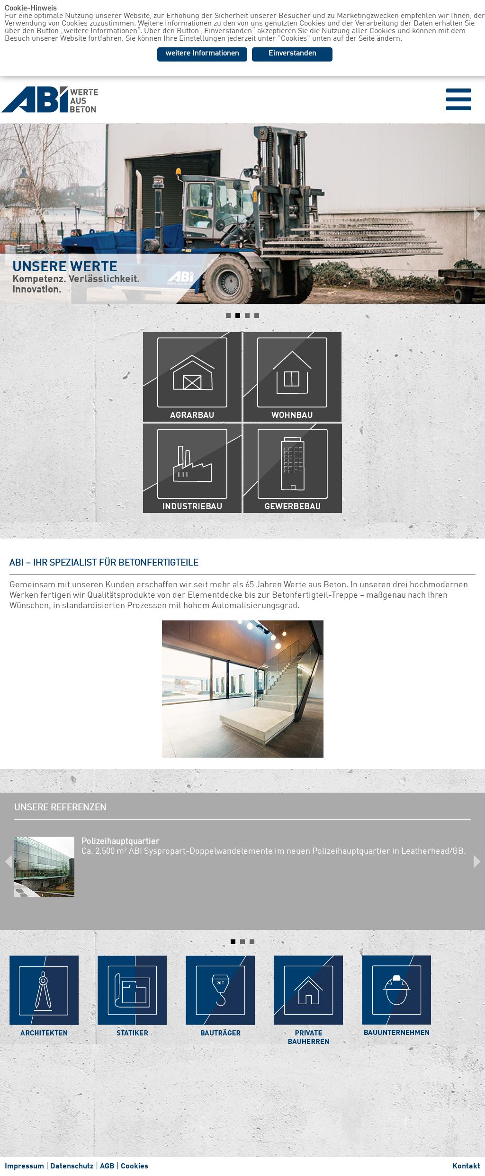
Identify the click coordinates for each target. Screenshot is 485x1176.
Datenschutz (72, 1166)
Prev (12, 213)
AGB (107, 1166)
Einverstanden (292, 53)
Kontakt (466, 1166)
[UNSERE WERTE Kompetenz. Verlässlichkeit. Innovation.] (242, 150)
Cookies (134, 1166)
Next (472, 213)
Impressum (24, 1166)
